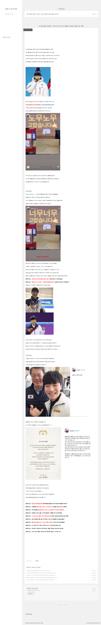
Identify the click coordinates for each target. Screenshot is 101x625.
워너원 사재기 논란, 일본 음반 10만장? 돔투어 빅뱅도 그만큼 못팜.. (40, 575)
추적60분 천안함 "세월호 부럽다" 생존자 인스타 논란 (37, 570)
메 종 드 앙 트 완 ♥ (11, 9)
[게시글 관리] (32, 561)
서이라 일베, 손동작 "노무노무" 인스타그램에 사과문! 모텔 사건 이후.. (42, 14)
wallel (99, 623)
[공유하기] (30, 561)
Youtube (38, 623)
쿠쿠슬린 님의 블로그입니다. (33, 590)
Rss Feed (26, 623)
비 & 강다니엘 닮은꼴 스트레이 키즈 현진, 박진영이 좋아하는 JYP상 (40, 572)
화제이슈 (6, 37)
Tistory (92, 623)
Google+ (41, 623)
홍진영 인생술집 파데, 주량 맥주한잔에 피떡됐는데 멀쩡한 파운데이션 (41, 577)
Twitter (31, 623)
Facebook (34, 623)
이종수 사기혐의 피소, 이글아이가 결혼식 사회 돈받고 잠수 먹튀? (40, 579)
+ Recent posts (28, 614)
